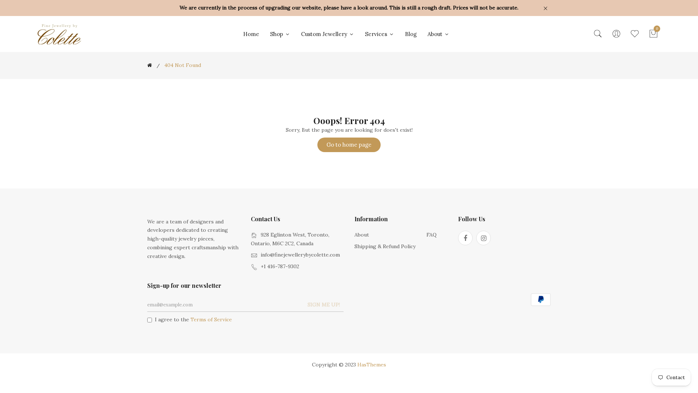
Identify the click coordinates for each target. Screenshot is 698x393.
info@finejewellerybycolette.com (300, 254)
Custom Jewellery (325, 34)
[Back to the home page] (149, 65)
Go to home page (349, 144)
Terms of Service (211, 319)
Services (377, 34)
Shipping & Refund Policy (385, 246)
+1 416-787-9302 (280, 266)
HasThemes (371, 364)
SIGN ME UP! (324, 304)
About (436, 34)
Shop (277, 34)
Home (251, 34)
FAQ (431, 234)
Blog (411, 34)
